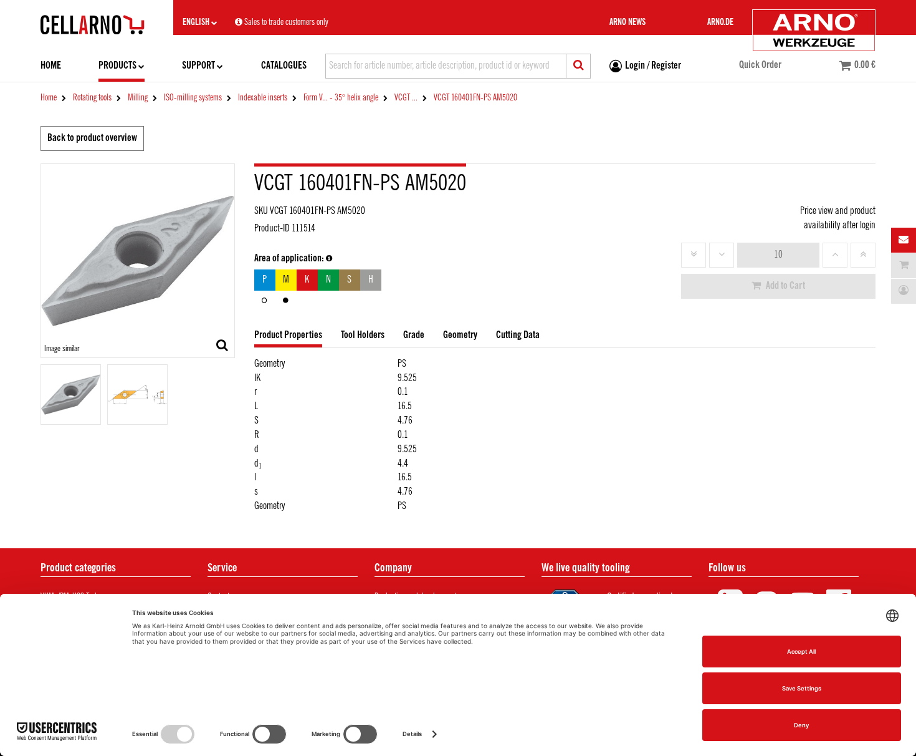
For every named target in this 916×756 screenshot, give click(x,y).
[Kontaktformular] (903, 240)
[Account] (903, 291)
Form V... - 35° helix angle (340, 98)
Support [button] (198, 65)
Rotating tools (92, 98)
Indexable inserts (262, 98)
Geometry (460, 335)
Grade (413, 335)
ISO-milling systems (193, 98)
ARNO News (627, 22)
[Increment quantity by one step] (835, 255)
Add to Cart (784, 286)
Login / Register (653, 65)
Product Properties (288, 335)
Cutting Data (518, 335)
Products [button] (117, 65)
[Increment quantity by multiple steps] (863, 255)
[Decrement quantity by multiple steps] (693, 255)
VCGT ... (405, 98)
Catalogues (284, 65)
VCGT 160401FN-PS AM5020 (475, 98)
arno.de (720, 22)
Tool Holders (362, 335)
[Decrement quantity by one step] (721, 255)
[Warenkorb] (903, 265)
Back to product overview (92, 138)
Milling (138, 98)
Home (51, 65)
